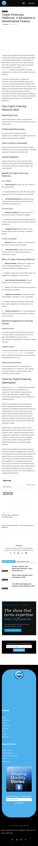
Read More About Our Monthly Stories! (19, 643)
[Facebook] (9, 28)
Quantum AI (15, 387)
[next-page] (6, 593)
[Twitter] (12, 840)
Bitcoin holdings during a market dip (13, 353)
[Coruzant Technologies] (4, 3)
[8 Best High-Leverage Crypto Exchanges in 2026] (6, 577)
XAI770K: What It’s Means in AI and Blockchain (10, 516)
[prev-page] (3, 593)
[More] (26, 28)
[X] (14, 28)
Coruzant (6, 24)
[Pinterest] (18, 28)
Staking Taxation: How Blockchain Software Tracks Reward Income (22, 568)
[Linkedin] (19, 553)
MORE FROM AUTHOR (23, 561)
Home (3, 8)
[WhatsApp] (22, 28)
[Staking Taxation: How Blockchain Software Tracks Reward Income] (6, 568)
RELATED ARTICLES (8, 561)
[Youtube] (26, 553)
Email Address (7, 487)
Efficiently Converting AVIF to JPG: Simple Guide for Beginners (17, 526)
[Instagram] (15, 553)
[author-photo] (19, 543)
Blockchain (9, 8)
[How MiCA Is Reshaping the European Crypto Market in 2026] (6, 586)
